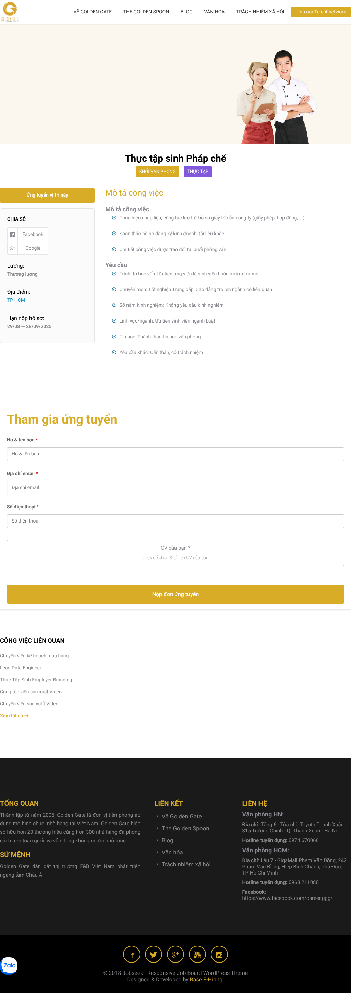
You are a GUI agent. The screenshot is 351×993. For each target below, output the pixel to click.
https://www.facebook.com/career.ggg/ (287, 898)
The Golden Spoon (146, 12)
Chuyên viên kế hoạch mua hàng (34, 656)
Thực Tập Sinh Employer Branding (36, 680)
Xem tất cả (12, 716)
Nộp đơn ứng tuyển (175, 594)
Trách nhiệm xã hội (260, 12)
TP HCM (16, 300)
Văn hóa (214, 12)
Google (32, 248)
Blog (187, 12)
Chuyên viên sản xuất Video (29, 704)
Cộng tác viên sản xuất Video (31, 692)
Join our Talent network (321, 12)
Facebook (33, 234)
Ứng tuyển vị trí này (47, 195)
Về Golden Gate (92, 12)
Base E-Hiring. (207, 979)
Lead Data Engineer (20, 668)
